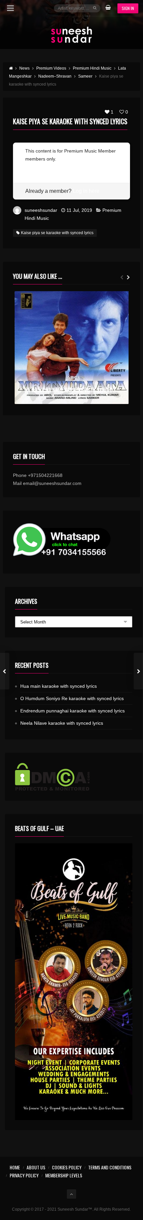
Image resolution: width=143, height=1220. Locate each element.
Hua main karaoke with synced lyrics (58, 686)
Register (34, 167)
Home (15, 1167)
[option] (71, 347)
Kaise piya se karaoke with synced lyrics (57, 232)
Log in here (86, 191)
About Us (36, 1167)
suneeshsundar (41, 210)
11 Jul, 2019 (79, 210)
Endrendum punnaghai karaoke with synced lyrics (72, 710)
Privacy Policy (24, 1175)
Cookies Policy (66, 1167)
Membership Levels (63, 1175)
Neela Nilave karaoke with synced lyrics (61, 723)
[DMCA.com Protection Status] (73, 777)
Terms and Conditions (109, 1167)
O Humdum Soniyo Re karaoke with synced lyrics (72, 698)
